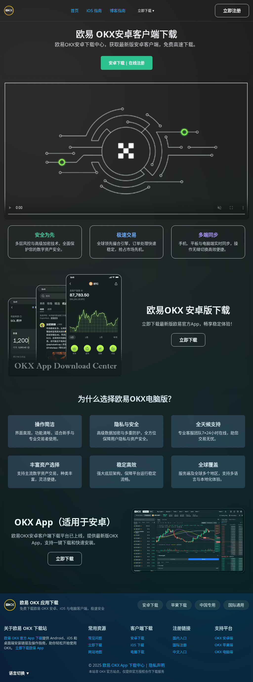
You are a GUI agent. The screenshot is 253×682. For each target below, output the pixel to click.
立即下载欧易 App (29, 647)
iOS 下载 (137, 645)
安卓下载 (150, 605)
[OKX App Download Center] (9, 11)
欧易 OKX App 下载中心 (124, 665)
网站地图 (95, 651)
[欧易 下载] (10, 605)
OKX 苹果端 (224, 645)
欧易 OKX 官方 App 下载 (23, 638)
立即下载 (188, 340)
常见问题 (95, 638)
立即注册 (232, 11)
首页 (75, 10)
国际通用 (236, 605)
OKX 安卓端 (224, 638)
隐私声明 (157, 665)
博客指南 (118, 10)
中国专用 (207, 605)
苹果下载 (179, 605)
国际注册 (180, 645)
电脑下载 (137, 651)
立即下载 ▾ (146, 10)
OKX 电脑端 (224, 651)
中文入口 (180, 651)
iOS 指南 (94, 10)
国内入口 (180, 638)
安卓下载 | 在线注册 (127, 63)
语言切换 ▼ (19, 673)
